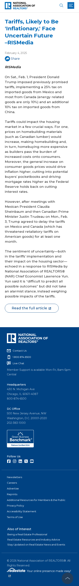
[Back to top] (67, 578)
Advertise (13, 488)
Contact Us (19, 350)
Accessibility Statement (21, 511)
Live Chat (18, 363)
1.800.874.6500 (22, 356)
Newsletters (14, 477)
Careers (12, 482)
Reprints (12, 494)
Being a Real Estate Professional (27, 534)
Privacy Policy (15, 505)
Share (15, 58)
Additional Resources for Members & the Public (36, 500)
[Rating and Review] (20, 446)
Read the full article (29, 308)
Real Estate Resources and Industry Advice (33, 539)
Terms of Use (15, 517)
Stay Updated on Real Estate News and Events (36, 544)
